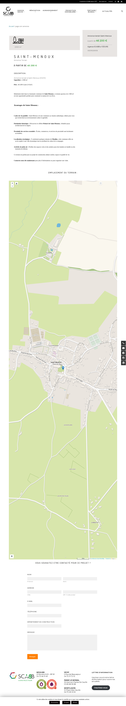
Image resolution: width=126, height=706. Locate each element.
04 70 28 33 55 (70, 692)
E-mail (30, 601)
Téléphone (32, 611)
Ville (28, 595)
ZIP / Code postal (69, 595)
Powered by (108, 558)
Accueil (11, 26)
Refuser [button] (75, 702)
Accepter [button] (66, 702)
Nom (29, 574)
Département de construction (40, 622)
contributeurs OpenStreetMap (97, 558)
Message (31, 632)
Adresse (30, 588)
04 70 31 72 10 (69, 676)
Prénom (30, 581)
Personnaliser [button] (54, 702)
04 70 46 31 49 (42, 676)
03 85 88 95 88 (70, 684)
